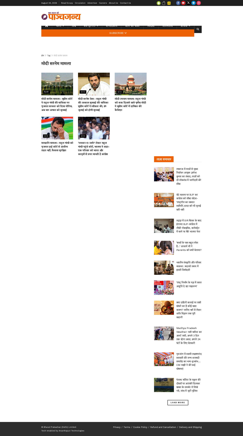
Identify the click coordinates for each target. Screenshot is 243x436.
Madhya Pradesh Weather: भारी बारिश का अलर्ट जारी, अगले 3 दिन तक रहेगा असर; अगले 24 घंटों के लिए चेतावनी (189, 336)
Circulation (80, 3)
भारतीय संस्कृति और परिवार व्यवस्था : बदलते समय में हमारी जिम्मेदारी (188, 266)
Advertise (92, 3)
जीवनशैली (167, 25)
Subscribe (116, 33)
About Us (113, 3)
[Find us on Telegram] (193, 3)
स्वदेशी (151, 25)
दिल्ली (46, 92)
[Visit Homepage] (61, 16)
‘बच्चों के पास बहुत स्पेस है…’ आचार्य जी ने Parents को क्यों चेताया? (189, 246)
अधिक (184, 25)
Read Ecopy (67, 3)
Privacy (117, 427)
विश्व (74, 25)
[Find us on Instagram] (199, 3)
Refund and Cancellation (163, 427)
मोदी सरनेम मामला (60, 55)
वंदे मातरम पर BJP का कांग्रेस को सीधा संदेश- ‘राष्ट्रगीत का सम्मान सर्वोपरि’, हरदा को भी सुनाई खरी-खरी (188, 202)
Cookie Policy (140, 427)
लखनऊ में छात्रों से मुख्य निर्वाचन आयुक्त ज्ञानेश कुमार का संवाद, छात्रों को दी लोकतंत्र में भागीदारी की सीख (188, 176)
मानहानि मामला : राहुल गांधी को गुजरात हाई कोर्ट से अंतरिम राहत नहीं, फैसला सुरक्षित (57, 146)
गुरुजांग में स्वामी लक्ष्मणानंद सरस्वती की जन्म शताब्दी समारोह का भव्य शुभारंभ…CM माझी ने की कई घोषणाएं (189, 361)
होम (42, 55)
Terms (126, 427)
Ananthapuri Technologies (71, 431)
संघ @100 (90, 25)
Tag (48, 55)
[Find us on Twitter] (188, 3)
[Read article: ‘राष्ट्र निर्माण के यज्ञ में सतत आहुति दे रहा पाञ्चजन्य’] (164, 288)
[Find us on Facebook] (178, 3)
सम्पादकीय (111, 25)
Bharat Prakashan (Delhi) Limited (60, 427)
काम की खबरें (132, 25)
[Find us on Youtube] (183, 3)
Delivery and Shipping (190, 427)
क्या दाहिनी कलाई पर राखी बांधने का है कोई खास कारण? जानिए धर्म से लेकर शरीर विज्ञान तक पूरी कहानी (188, 310)
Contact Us (125, 3)
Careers (103, 3)
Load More (178, 402)
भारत (58, 25)
